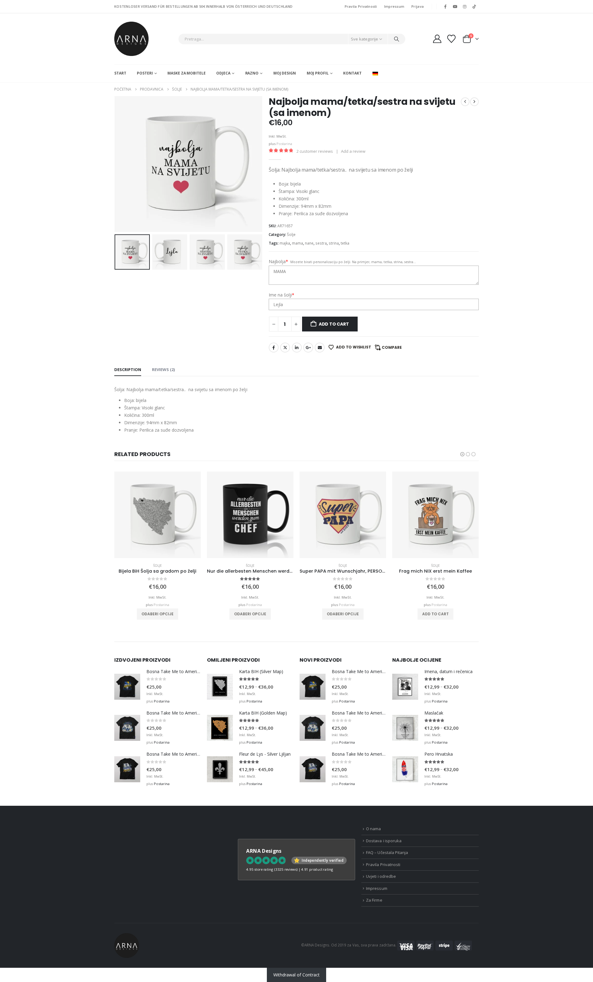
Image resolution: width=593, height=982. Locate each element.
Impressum (394, 6)
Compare (392, 347)
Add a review (353, 151)
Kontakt (352, 73)
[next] (474, 101)
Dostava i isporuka (384, 840)
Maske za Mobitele (186, 73)
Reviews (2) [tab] (163, 369)
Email (320, 347)
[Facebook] (445, 6)
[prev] (465, 101)
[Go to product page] (157, 515)
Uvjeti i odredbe (381, 876)
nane (309, 243)
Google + (308, 347)
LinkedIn (297, 347)
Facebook (274, 347)
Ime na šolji (281, 295)
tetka (345, 243)
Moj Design (284, 73)
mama (297, 243)
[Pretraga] (396, 39)
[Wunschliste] (451, 39)
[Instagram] (465, 6)
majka (285, 243)
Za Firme (374, 900)
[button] (115, 164)
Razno (252, 73)
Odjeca (223, 73)
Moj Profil (318, 73)
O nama (373, 828)
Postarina (284, 143)
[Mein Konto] (437, 39)
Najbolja (278, 261)
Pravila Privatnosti (361, 6)
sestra (321, 243)
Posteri (145, 73)
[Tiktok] (474, 6)
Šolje (291, 234)
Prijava (417, 6)
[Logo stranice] (131, 39)
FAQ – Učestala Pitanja (387, 852)
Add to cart (334, 324)
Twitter (285, 347)
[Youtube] (455, 6)
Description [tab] (127, 369)
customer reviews (314, 151)
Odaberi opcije (157, 614)
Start (120, 73)
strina (334, 243)
